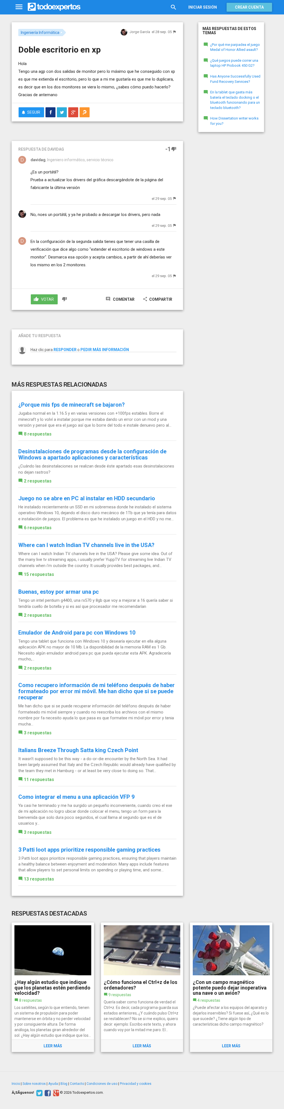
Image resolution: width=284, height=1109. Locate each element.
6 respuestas (38, 527)
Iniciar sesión (202, 7)
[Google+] (55, 1092)
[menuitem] (50, 112)
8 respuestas (38, 434)
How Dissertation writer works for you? (234, 121)
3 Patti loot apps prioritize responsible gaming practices (89, 849)
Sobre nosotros (34, 1084)
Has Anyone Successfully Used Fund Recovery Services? (235, 79)
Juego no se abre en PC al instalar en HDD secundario (86, 498)
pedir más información (104, 349)
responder (65, 349)
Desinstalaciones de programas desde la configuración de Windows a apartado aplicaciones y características (92, 454)
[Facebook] (47, 1092)
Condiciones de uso (102, 1084)
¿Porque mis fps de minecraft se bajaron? (71, 404)
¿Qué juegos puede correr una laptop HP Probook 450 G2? (234, 63)
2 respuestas (38, 481)
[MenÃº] (19, 7)
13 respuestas (39, 879)
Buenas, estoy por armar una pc (58, 591)
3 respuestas (38, 732)
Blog (63, 1084)
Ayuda (53, 1084)
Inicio (16, 1084)
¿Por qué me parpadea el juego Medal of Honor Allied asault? (235, 47)
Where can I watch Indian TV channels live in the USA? (86, 545)
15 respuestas (39, 574)
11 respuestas (39, 779)
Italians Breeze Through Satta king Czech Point (78, 750)
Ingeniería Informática (40, 32)
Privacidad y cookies (135, 1084)
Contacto (77, 1084)
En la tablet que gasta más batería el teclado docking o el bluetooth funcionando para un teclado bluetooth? (235, 100)
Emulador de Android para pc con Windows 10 (76, 632)
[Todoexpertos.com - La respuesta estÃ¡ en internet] (54, 7)
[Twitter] (38, 1092)
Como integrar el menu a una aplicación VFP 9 (76, 797)
